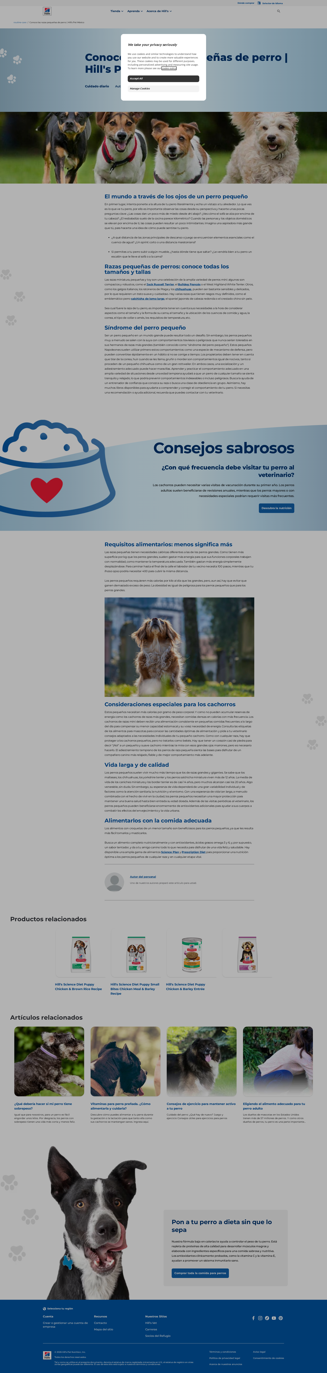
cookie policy (169, 68)
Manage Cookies (140, 89)
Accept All (136, 79)
